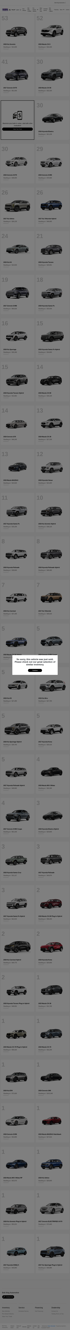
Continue (35, 670)
